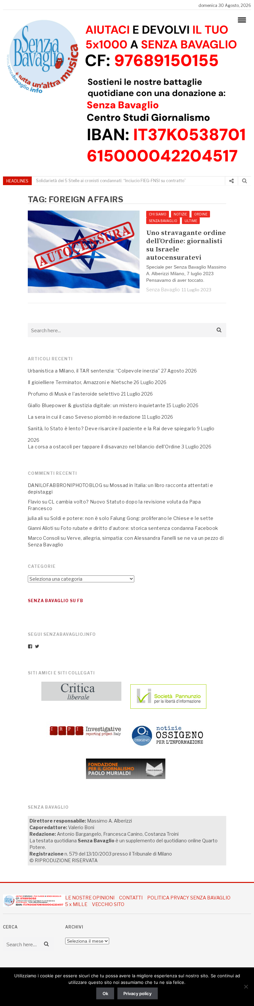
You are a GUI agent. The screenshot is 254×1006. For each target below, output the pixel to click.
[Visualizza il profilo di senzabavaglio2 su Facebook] (30, 646)
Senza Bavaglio (163, 289)
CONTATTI (131, 897)
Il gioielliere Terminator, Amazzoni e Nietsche (80, 382)
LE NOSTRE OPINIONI (89, 897)
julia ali (35, 518)
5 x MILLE (76, 904)
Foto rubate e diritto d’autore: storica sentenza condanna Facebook (139, 528)
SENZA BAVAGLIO (163, 221)
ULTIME (191, 221)
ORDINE (200, 214)
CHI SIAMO (157, 214)
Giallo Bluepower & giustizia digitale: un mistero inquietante (96, 405)
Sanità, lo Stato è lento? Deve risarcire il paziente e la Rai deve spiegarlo (112, 428)
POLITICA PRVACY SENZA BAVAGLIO (189, 897)
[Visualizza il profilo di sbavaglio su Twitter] (37, 646)
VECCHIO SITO (108, 904)
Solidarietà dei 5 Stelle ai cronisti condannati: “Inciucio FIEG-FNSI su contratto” (111, 180)
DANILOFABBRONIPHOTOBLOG (65, 485)
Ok (105, 993)
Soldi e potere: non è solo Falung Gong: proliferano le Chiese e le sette (132, 518)
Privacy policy (137, 993)
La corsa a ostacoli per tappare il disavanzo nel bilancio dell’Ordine (104, 446)
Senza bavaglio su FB (55, 600)
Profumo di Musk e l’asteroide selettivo (74, 394)
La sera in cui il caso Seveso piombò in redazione (84, 417)
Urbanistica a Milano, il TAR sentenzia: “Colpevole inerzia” (94, 370)
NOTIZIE (180, 214)
